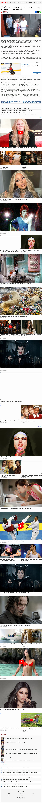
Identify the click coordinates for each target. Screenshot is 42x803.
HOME (10, 2)
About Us (21, 793)
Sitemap (33, 795)
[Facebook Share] (36, 12)
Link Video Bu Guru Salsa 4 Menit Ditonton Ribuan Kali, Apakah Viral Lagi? (16, 770)
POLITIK (13, 2)
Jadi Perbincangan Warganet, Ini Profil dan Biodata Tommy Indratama (15, 786)
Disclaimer (8, 795)
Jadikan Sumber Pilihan (21, 37)
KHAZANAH (30, 2)
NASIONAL (22, 2)
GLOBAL (26, 2)
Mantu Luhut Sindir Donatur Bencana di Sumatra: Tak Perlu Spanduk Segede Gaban (10, 102)
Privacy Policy (21, 795)
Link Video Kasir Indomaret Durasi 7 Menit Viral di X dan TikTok (14, 774)
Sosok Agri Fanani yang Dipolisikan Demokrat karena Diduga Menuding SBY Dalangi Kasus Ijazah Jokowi (31, 102)
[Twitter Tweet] (38, 12)
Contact (33, 793)
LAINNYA (37, 2)
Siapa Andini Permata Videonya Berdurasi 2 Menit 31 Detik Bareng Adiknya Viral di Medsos (19, 777)
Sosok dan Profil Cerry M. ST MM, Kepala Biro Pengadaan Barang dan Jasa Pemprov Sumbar (20, 772)
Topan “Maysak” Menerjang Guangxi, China (11, 784)
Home (9, 793)
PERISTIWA (17, 2)
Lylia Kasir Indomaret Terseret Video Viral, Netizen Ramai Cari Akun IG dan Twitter (18, 781)
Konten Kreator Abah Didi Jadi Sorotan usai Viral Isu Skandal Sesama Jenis (16, 779)
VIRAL (34, 2)
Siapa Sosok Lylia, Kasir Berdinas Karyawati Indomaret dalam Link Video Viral (17, 767)
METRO (5, 6)
